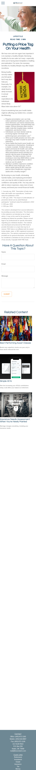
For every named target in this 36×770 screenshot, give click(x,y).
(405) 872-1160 (20, 736)
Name (4, 252)
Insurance (18, 764)
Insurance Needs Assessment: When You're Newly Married (15, 420)
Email (4, 264)
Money (18, 769)
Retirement (18, 757)
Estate (18, 762)
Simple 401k (6, 381)
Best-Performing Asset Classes (15, 343)
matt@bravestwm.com (18, 751)
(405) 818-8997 (20, 739)
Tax (18, 766)
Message (5, 276)
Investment (18, 759)
